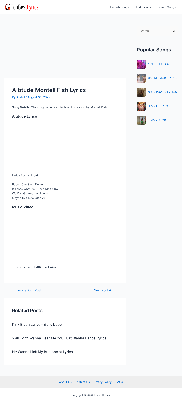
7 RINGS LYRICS (158, 64)
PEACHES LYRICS (159, 106)
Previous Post (29, 290)
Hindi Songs (143, 7)
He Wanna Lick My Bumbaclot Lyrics (42, 352)
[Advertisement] (65, 52)
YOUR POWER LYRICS (162, 92)
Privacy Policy (102, 382)
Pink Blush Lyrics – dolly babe (37, 324)
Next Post (103, 290)
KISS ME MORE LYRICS (162, 78)
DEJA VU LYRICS (158, 120)
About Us (65, 382)
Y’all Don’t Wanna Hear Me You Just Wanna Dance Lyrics (59, 338)
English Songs (119, 7)
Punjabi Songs (166, 7)
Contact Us (82, 382)
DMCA (118, 382)
